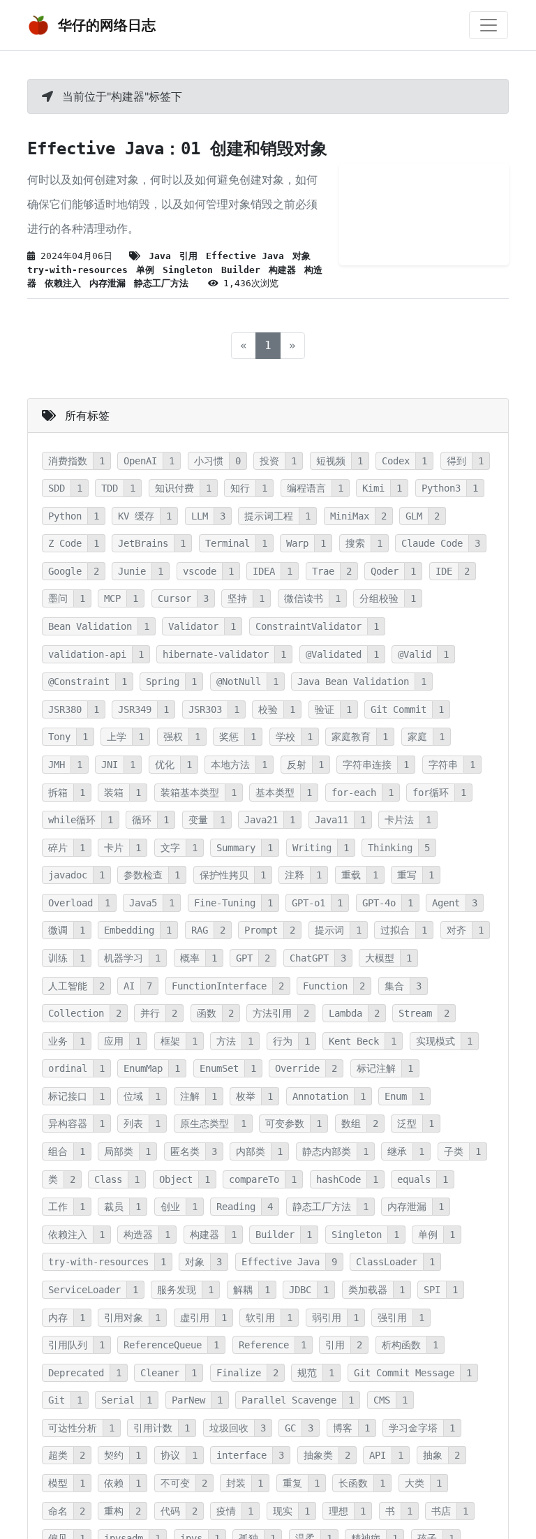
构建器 (282, 270)
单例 (145, 270)
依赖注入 (63, 283)
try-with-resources (77, 270)
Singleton (188, 270)
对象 (301, 256)
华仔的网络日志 (105, 25)
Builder (240, 270)
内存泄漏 (107, 283)
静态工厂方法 (161, 283)
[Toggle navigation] (488, 25)
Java (160, 256)
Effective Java (245, 256)
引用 (188, 256)
